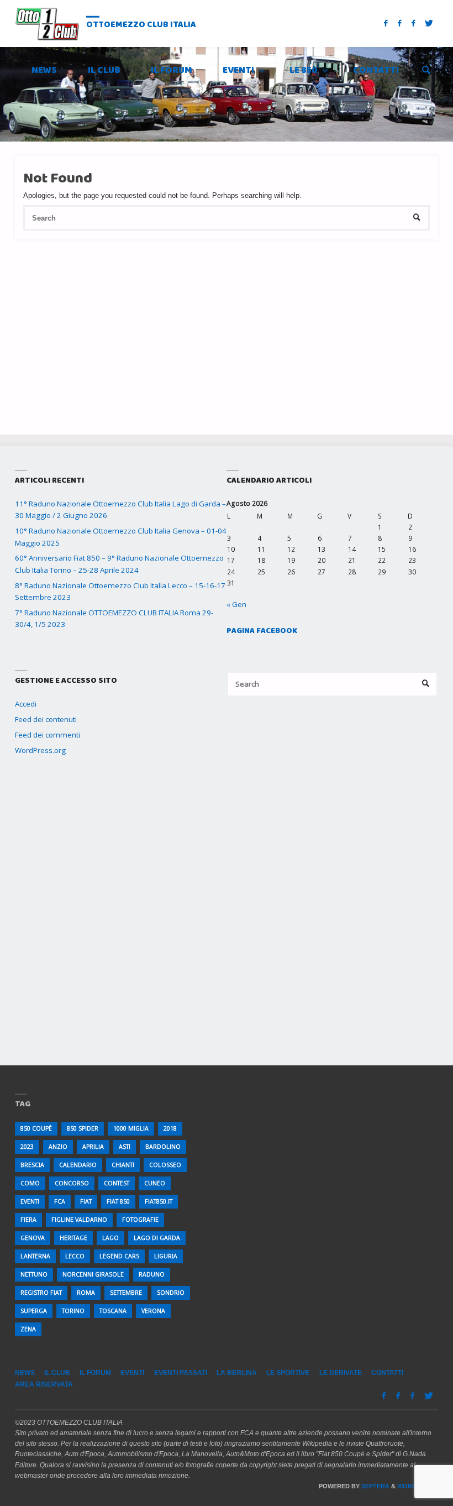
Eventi (132, 1373)
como (30, 1183)
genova (32, 1238)
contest (116, 1183)
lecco (75, 1256)
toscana (113, 1311)
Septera (374, 1486)
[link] (426, 71)
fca (59, 1201)
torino (73, 1311)
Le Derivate (340, 1373)
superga (33, 1311)
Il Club (57, 1373)
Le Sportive (287, 1373)
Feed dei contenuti (46, 719)
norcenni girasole (93, 1274)
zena (28, 1329)
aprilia (93, 1147)
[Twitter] (429, 23)
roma (86, 1292)
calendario (78, 1165)
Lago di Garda (157, 1238)
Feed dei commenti (47, 735)
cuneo (154, 1183)
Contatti (387, 1373)
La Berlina (237, 1373)
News (25, 1373)
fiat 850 (118, 1201)
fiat (86, 1201)
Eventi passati (180, 1373)
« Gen (236, 604)
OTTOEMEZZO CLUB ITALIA (141, 24)
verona (153, 1311)
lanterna (35, 1256)
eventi (29, 1201)
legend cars (119, 1256)
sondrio (171, 1292)
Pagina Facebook (262, 631)
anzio (58, 1147)
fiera (28, 1219)
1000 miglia (131, 1128)
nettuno (34, 1274)
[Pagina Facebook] (386, 23)
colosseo (165, 1165)
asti (124, 1147)
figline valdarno (79, 1219)
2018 (170, 1128)
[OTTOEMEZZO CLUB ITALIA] (47, 23)
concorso (72, 1183)
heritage (73, 1238)
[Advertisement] (227, 316)
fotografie (140, 1219)
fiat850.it (158, 1201)
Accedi (25, 704)
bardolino (163, 1147)
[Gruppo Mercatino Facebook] (413, 23)
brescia (32, 1165)
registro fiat (41, 1292)
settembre (126, 1292)
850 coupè (36, 1128)
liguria (165, 1256)
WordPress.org (40, 750)
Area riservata (44, 1384)
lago (110, 1238)
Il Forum (95, 1373)
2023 (27, 1147)
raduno (152, 1274)
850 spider (82, 1128)
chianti (123, 1165)
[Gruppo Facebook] (400, 23)
